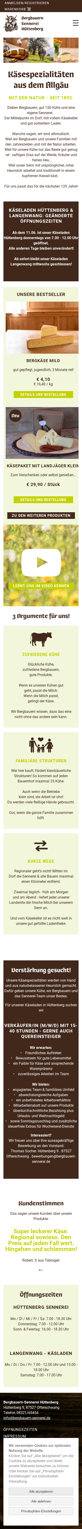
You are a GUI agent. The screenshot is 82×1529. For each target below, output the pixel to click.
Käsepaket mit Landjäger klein (43, 465)
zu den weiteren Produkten (41, 515)
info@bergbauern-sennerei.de (26, 1418)
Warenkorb (16, 9)
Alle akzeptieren (41, 1491)
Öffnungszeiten (20, 1429)
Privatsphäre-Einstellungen (41, 1511)
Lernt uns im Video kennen (41, 586)
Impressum (14, 1436)
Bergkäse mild (43, 360)
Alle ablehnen (41, 1501)
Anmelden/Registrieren (27, 3)
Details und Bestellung (43, 394)
